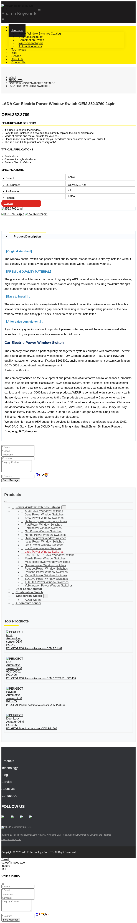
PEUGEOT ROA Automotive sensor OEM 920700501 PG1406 (41, 678)
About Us (8, 789)
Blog (4, 775)
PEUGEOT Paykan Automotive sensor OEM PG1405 (35, 704)
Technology (9, 768)
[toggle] (39, 10)
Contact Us (18, 62)
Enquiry (8, 203)
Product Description (27, 236)
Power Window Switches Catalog (40, 33)
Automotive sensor (30, 46)
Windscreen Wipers (31, 43)
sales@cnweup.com (11, 839)
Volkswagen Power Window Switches (49, 585)
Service (6, 782)
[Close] (2, 884)
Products (17, 30)
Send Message (10, 480)
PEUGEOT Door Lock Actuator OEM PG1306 (31, 728)
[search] (2, 19)
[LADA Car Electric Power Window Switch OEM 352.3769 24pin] (13, 208)
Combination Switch (31, 39)
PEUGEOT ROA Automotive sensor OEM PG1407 (34, 648)
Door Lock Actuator (31, 36)
